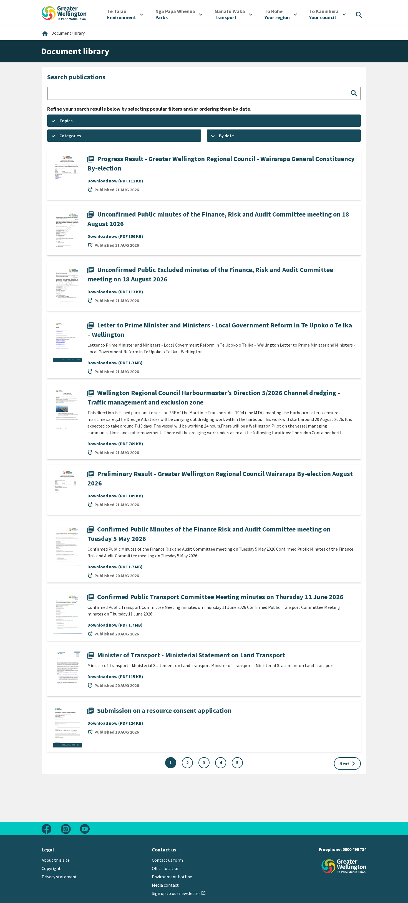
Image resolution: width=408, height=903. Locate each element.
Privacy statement (59, 876)
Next (348, 763)
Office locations (167, 868)
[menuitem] (125, 14)
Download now (115, 181)
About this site (56, 860)
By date (226, 135)
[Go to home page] (64, 12)
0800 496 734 (354, 849)
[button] (204, 121)
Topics (65, 120)
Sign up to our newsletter (179, 893)
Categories (70, 135)
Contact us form (167, 860)
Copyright (51, 868)
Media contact (165, 885)
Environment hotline (172, 876)
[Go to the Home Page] (343, 866)
